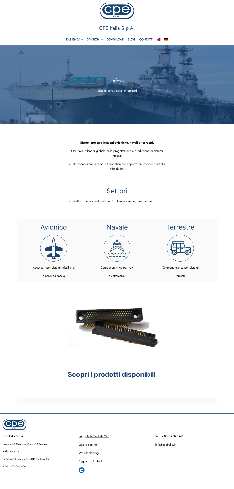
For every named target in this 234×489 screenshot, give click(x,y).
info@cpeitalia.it (165, 444)
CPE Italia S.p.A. (117, 28)
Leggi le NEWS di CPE (94, 436)
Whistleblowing (89, 453)
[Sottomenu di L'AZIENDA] (82, 39)
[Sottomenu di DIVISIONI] (102, 39)
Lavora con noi (88, 444)
